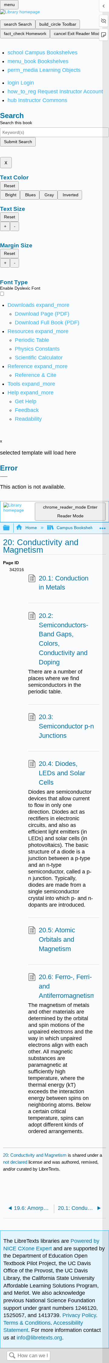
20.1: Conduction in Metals (63, 582)
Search (12, 1356)
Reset (9, 185)
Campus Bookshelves (77, 527)
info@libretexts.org (38, 1338)
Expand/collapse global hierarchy (10, 528)
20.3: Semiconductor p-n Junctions (66, 726)
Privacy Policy (79, 1315)
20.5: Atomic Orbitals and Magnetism (57, 939)
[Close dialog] (4, 476)
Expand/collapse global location (102, 526)
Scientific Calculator (39, 358)
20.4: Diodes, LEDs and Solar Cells (62, 773)
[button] (27, 410)
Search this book (16, 122)
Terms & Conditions (27, 1323)
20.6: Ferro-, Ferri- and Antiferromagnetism (67, 986)
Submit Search (18, 141)
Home (31, 527)
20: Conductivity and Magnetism (35, 1155)
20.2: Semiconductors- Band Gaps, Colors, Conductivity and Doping (63, 639)
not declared (15, 1162)
